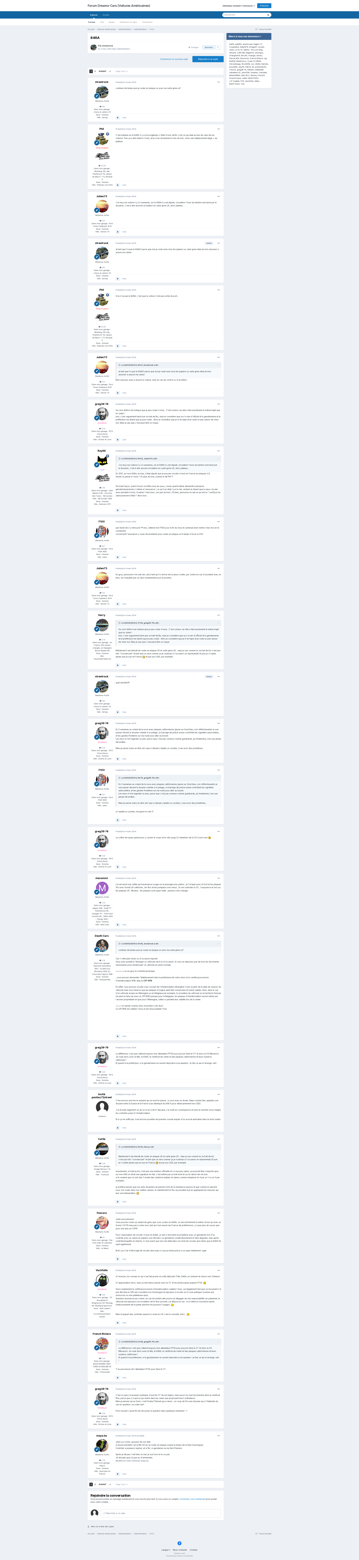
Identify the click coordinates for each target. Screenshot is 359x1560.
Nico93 (244, 55)
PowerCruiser (235, 78)
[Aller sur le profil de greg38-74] (102, 414)
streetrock (107, 46)
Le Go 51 (238, 50)
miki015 (250, 70)
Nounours (244, 58)
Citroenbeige (235, 64)
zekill (244, 78)
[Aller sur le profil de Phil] (102, 138)
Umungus (259, 53)
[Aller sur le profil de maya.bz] (102, 1445)
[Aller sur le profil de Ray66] (102, 460)
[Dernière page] (110, 71)
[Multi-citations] (118, 118)
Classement (147, 22)
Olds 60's (245, 75)
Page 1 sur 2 (121, 71)
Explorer (94, 15)
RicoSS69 (246, 64)
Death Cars (102, 935)
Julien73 (101, 196)
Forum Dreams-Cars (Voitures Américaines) (119, 5)
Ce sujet (258, 15)
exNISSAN (259, 70)
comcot (232, 70)
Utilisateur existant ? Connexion (238, 6)
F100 (102, 521)
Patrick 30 (249, 67)
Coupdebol (234, 47)
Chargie (251, 55)
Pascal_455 (234, 58)
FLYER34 (257, 61)
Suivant (102, 71)
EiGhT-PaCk (234, 84)
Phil (101, 128)
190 (103, 106)
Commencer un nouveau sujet (174, 59)
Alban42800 (234, 75)
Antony (253, 75)
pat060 (238, 44)
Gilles (257, 81)
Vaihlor (246, 50)
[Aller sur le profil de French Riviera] (102, 1343)
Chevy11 (261, 75)
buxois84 (233, 67)
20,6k (103, 165)
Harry (101, 615)
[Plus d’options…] (218, 82)
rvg (265, 58)
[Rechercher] (268, 15)
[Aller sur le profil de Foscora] (102, 1222)
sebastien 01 (234, 72)
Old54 (257, 64)
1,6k (103, 487)
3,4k (103, 1163)
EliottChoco (241, 61)
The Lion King (256, 50)
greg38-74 (101, 403)
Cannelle (263, 72)
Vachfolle (102, 1270)
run (252, 64)
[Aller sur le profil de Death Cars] (102, 945)
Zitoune (232, 53)
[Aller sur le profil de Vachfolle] (102, 1280)
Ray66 (102, 450)
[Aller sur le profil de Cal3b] (102, 1149)
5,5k (103, 1358)
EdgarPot (250, 53)
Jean (231, 50)
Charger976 (234, 55)
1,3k (103, 902)
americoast (247, 44)
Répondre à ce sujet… (115, 1513)
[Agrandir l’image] (143, 656)
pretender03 (260, 67)
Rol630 (232, 61)
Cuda (250, 61)
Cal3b (101, 1139)
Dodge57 (253, 47)
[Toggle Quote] (119, 365)
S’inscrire (264, 5)
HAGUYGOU (253, 78)
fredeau (254, 72)
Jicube (261, 47)
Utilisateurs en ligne (128, 22)
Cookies (193, 1550)
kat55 (231, 44)
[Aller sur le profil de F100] (102, 531)
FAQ (102, 22)
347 (103, 546)
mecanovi (101, 878)
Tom (243, 84)
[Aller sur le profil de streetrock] (93, 47)
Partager (194, 47)
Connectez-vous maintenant (192, 1499)
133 (103, 221)
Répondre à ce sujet (208, 59)
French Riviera (102, 1333)
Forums (91, 22)
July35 (241, 67)
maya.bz (101, 1435)
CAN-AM (241, 53)
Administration (123, 49)
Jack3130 (245, 72)
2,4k (103, 639)
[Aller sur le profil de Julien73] (102, 206)
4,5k (103, 428)
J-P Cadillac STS (236, 81)
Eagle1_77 (258, 44)
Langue (165, 1550)
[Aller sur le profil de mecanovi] (102, 888)
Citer (124, 117)
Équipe (112, 22)
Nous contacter (180, 1550)
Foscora (102, 1212)
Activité (106, 15)
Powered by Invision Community (179, 1556)
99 (103, 1237)
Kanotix (265, 64)
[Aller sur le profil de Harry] (102, 625)
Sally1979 (244, 47)
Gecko (259, 55)
